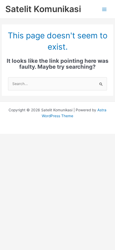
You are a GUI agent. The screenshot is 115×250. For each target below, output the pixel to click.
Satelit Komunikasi (43, 9)
